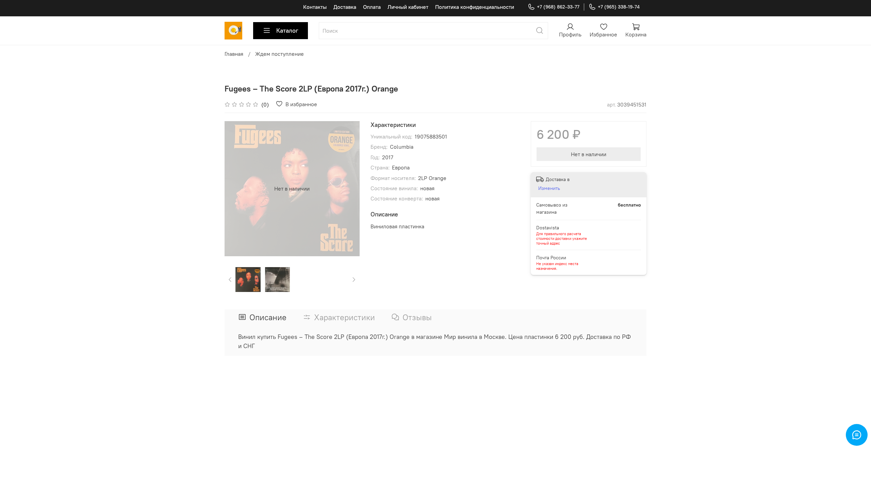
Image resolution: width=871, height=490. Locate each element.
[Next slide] (349, 188)
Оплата (372, 6)
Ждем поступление (279, 53)
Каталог (287, 30)
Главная (234, 53)
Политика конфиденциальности (474, 6)
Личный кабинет (408, 6)
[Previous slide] (235, 188)
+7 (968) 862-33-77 (558, 7)
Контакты (315, 6)
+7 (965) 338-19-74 (619, 7)
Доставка (344, 6)
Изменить (549, 188)
